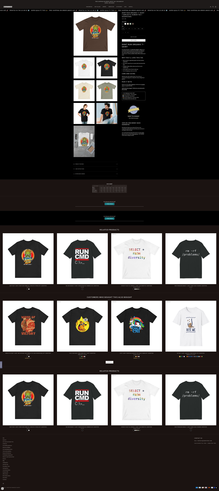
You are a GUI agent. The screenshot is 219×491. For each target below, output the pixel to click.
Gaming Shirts (5, 468)
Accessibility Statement (7, 445)
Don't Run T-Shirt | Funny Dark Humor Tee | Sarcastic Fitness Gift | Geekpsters (28, 285)
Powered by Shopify (16, 487)
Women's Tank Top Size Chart (8, 456)
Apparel (104, 6)
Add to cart (134, 36)
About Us (4, 439)
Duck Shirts (5, 477)
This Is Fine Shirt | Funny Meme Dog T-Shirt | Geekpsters (82, 353)
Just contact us (135, 134)
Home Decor (111, 6)
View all (109, 362)
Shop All (131, 6)
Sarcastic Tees (5, 464)
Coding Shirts (5, 462)
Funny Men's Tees (6, 466)
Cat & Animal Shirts (6, 470)
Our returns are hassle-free (8, 441)
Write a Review (110, 204)
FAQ (3, 438)
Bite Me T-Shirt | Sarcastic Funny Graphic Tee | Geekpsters (191, 353)
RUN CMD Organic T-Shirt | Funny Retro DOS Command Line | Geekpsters (82, 285)
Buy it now (133, 40)
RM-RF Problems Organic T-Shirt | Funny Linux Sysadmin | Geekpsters (191, 285)
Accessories (119, 6)
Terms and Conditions (7, 451)
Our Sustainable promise (7, 449)
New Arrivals (89, 6)
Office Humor (5, 473)
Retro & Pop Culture (6, 475)
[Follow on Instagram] (3, 483)
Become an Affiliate (6, 447)
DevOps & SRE (5, 472)
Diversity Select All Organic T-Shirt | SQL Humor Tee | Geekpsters (136, 285)
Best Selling (97, 6)
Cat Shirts (5, 479)
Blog (125, 6)
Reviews (4, 458)
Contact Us (5, 443)
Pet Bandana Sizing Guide (8, 455)
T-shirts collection (131, 84)
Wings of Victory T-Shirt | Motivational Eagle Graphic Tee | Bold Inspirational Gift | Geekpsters (28, 353)
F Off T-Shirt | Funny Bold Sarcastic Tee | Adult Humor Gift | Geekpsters (137, 353)
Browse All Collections (7, 453)
